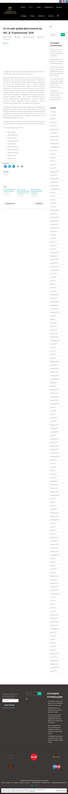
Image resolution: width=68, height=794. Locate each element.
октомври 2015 (54, 491)
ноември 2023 (54, 221)
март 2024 (53, 206)
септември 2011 (54, 629)
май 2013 (52, 565)
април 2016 (53, 474)
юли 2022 (53, 277)
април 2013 (53, 569)
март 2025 (53, 168)
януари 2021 (53, 330)
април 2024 (53, 203)
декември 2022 (54, 259)
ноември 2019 (54, 372)
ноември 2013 (54, 548)
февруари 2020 (54, 361)
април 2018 (53, 418)
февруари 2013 (54, 576)
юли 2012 (53, 597)
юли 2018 (53, 407)
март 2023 (53, 249)
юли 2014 (53, 523)
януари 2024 (53, 214)
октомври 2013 (54, 551)
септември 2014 (54, 519)
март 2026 (53, 126)
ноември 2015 (54, 488)
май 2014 (52, 530)
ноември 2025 (54, 140)
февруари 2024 (54, 210)
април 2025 (53, 164)
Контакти (50, 16)
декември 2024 (54, 178)
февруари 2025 (54, 171)
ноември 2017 (54, 428)
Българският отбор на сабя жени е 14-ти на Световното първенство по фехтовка (55, 703)
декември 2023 (54, 217)
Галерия (32, 16)
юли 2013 (53, 558)
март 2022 (53, 291)
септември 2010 (54, 667)
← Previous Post (9, 203)
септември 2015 (54, 495)
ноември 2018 (54, 400)
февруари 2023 (54, 252)
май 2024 (52, 199)
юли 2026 (53, 111)
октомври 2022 (54, 266)
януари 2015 (53, 509)
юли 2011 (53, 636)
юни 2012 (52, 600)
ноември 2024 (54, 182)
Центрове (59, 7)
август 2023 (53, 231)
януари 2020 (53, 365)
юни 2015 (52, 498)
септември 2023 (54, 228)
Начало (23, 7)
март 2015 (53, 505)
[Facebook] (60, 1)
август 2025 (53, 150)
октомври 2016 (54, 453)
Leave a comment (30, 37)
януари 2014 (53, 541)
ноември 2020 (54, 333)
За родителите (48, 7)
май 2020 (52, 354)
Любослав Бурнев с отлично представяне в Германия (36, 191)
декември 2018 (54, 396)
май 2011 (52, 643)
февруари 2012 (54, 614)
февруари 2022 (54, 294)
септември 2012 (54, 593)
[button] (10, 11)
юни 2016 (52, 467)
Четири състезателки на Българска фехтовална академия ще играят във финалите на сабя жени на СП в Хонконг (57, 71)
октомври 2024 (54, 185)
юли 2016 (53, 463)
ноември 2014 (54, 516)
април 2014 (53, 534)
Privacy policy (34, 785)
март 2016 (53, 477)
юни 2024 (52, 196)
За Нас (39, 7)
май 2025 (52, 161)
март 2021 (53, 326)
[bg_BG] (57, 16)
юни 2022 (52, 280)
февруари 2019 (54, 389)
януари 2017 (53, 442)
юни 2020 (52, 351)
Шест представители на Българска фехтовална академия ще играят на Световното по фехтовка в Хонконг (57, 83)
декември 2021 (54, 301)
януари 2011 (53, 657)
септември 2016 (54, 456)
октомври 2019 (54, 375)
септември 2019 (54, 379)
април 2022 (53, 287)
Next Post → (40, 203)
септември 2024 (54, 189)
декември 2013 (54, 544)
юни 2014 (52, 527)
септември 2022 (54, 270)
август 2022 (53, 273)
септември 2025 (54, 147)
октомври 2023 (54, 224)
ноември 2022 (54, 263)
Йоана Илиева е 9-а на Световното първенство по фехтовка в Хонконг (57, 61)
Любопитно (41, 16)
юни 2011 (52, 639)
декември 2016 (54, 446)
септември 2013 (54, 555)
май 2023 (52, 242)
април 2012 (53, 607)
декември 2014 (54, 512)
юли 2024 (53, 192)
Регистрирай (9, 705)
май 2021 (52, 319)
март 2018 (53, 421)
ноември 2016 (54, 449)
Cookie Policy (32, 791)
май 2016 (52, 470)
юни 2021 (52, 315)
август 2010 (53, 671)
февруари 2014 (54, 537)
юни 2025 (52, 157)
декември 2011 (54, 622)
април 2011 (53, 646)
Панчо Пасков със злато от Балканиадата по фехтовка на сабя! (23, 191)
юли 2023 (53, 235)
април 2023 (53, 245)
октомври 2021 (54, 308)
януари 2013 (53, 579)
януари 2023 (53, 256)
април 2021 (53, 323)
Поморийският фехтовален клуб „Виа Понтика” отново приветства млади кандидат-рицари (56, 95)
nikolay (18, 37)
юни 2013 (52, 562)
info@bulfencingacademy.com (59, 782)
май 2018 (52, 414)
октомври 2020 (54, 337)
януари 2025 (53, 175)
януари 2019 (53, 393)
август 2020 (53, 344)
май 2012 (52, 604)
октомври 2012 (54, 590)
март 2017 (53, 435)
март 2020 (53, 358)
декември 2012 (54, 583)
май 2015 (52, 502)
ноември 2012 (54, 586)
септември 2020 (54, 340)
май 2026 (52, 119)
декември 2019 (54, 368)
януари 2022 (53, 298)
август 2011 (53, 632)
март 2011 (53, 650)
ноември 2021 (54, 305)
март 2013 (53, 572)
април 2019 (53, 382)
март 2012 (53, 611)
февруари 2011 (54, 653)
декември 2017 (54, 425)
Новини (31, 7)
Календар (23, 16)
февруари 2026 (54, 129)
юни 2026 (52, 115)
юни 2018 (52, 410)
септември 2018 (54, 403)
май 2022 (52, 284)
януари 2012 (53, 618)
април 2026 (53, 122)
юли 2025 (53, 154)
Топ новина (6, 39)
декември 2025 (54, 136)
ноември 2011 (54, 625)
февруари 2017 (54, 439)
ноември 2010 (54, 664)
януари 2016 (53, 481)
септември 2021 (54, 312)
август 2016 (53, 460)
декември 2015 (54, 484)
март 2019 (53, 386)
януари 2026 (53, 133)
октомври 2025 (54, 143)
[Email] (66, 1)
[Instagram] (63, 1)
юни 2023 (52, 238)
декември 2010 (54, 660)
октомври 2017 (54, 432)
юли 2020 (53, 347)
